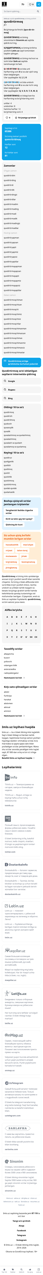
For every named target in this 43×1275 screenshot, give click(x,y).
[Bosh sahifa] (12, 4)
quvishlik (8, 476)
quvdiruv (8, 457)
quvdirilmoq (9, 420)
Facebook (21, 1230)
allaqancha (9, 654)
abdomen (8, 703)
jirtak (24, 556)
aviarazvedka (10, 669)
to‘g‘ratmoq (11, 562)
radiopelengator (11, 673)
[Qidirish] (38, 11)
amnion (7, 711)
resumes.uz (35, 1201)
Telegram (21, 1235)
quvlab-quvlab (10, 488)
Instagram (21, 1240)
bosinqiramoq (28, 562)
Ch (36, 637)
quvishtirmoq (10, 484)
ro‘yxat (9, 550)
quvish (7, 473)
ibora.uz (9, 1198)
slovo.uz (33, 1198)
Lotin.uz (15, 50)
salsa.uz (17, 1198)
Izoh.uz (17, 61)
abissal (7, 707)
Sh (31, 637)
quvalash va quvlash (13, 443)
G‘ (26, 637)
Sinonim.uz (21, 40)
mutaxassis (11, 556)
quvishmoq (9, 480)
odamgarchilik (10, 665)
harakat (7, 699)
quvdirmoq (9, 412)
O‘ (21, 637)
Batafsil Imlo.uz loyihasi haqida (17, 758)
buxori (7, 657)
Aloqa (21, 1225)
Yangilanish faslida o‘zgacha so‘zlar (19, 511)
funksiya (8, 695)
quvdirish (8, 416)
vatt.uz (17, 1201)
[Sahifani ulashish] (38, 4)
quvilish (7, 465)
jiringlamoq (11, 567)
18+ (35, 1251)
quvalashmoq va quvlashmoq (17, 435)
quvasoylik (8, 427)
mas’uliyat (28, 544)
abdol (6, 692)
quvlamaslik (9, 492)
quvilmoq (8, 469)
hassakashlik (12, 544)
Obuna (9, 1251)
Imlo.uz (5, 599)
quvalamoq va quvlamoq (15, 446)
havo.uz (21, 1205)
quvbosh (8, 423)
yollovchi (8, 661)
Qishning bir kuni (14, 524)
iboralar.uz (25, 1201)
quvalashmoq (10, 439)
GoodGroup (20, 1251)
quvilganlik (9, 461)
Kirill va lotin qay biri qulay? (19, 519)
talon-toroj (22, 550)
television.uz (8, 1201)
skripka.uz (25, 1198)
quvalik (7, 431)
